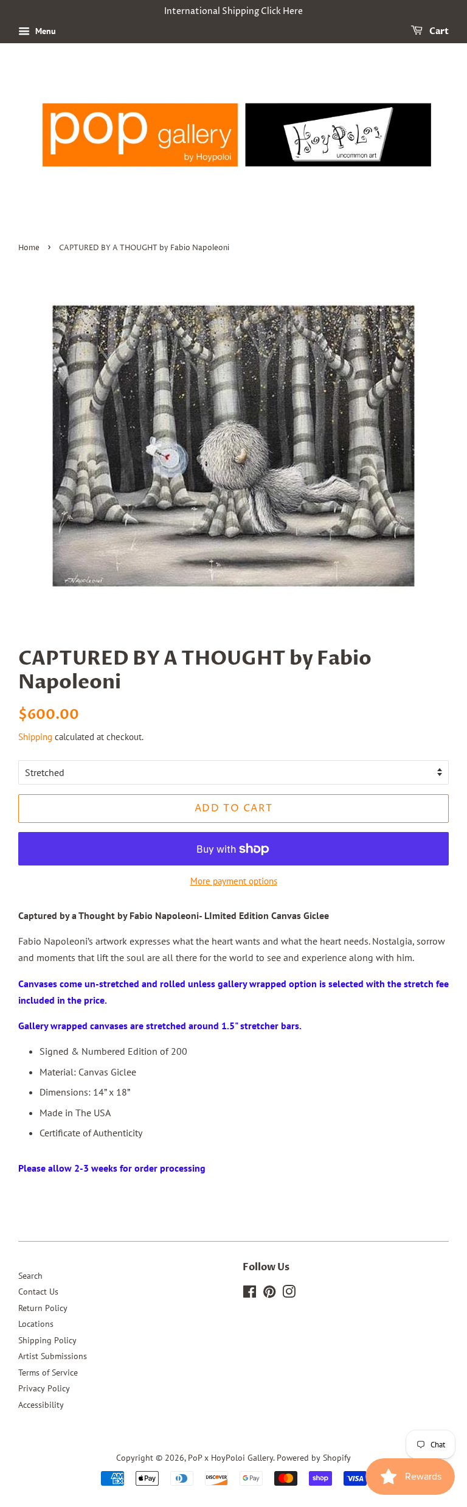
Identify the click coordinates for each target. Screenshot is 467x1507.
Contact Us (38, 1291)
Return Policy (42, 1307)
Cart (438, 31)
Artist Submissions (52, 1356)
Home (29, 248)
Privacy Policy (44, 1388)
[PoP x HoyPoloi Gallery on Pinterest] (269, 1293)
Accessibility (41, 1404)
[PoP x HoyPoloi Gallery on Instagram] (289, 1293)
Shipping (35, 737)
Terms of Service (48, 1372)
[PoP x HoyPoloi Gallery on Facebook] (250, 1293)
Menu (44, 31)
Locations (36, 1323)
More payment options (233, 881)
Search (30, 1275)
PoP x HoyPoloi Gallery (230, 1457)
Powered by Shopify (314, 1457)
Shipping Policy (47, 1340)
